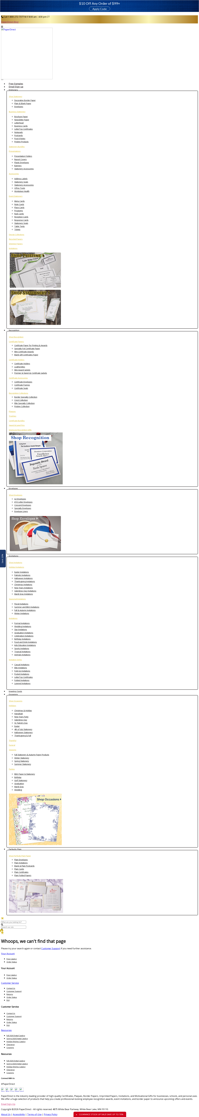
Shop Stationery (15, 96)
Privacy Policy (50, 1114)
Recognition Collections (18, 393)
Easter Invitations (21, 572)
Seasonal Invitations (17, 599)
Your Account (8, 953)
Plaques (12, 411)
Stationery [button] (13, 90)
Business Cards (21, 126)
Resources (6, 1030)
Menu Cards (19, 201)
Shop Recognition (16, 337)
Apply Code (99, 8)
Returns (9, 994)
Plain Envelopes (21, 859)
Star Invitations (20, 629)
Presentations (15, 151)
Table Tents (19, 226)
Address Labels (20, 178)
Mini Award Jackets (22, 370)
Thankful (12, 740)
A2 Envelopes (20, 499)
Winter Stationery (21, 758)
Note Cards (19, 204)
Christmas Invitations (23, 584)
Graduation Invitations (23, 632)
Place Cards (19, 207)
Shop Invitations (15, 562)
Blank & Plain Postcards (24, 866)
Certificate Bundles (17, 420)
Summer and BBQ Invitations (26, 607)
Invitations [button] (13, 556)
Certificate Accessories (18, 378)
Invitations (13, 248)
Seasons (12, 750)
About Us (6, 1114)
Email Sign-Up (8, 1104)
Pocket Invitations (21, 674)
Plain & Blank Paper (22, 103)
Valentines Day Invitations (25, 591)
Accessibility (19, 1114)
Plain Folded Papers (22, 875)
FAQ (8, 1000)
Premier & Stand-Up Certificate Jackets (30, 373)
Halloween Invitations (23, 578)
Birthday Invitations (22, 639)
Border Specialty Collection (25, 397)
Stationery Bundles (17, 146)
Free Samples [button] (16, 83)
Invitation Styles (15, 659)
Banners (18, 165)
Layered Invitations (22, 683)
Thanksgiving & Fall (22, 735)
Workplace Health (21, 191)
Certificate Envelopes (23, 382)
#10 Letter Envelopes (23, 502)
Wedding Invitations (22, 626)
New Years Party (21, 716)
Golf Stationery (20, 780)
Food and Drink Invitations (25, 642)
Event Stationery (15, 196)
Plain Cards (19, 869)
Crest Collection (21, 400)
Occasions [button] (13, 694)
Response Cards (21, 220)
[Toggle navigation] (2, 79)
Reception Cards (21, 217)
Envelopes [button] (13, 488)
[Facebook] (12, 1090)
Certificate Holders (16, 359)
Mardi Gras (19, 786)
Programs (18, 210)
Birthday (17, 777)
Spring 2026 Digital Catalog (17, 1038)
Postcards (18, 135)
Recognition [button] (14, 330)
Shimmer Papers (16, 244)
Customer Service (10, 983)
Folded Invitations (21, 680)
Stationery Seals (21, 182)
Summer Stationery (22, 764)
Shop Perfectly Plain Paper (20, 856)
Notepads (18, 132)
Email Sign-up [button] (16, 86)
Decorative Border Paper (25, 100)
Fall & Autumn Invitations (25, 610)
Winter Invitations (21, 613)
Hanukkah (18, 713)
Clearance (10, 1044)
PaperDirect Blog (10, 21)
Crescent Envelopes (22, 505)
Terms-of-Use (34, 1114)
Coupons (10, 1047)
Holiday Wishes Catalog (15, 1041)
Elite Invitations (20, 667)
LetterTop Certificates (23, 129)
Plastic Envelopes (21, 162)
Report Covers (20, 159)
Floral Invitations (21, 604)
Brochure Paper (21, 116)
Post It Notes (19, 138)
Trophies (12, 416)
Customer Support (50, 948)
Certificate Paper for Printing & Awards (30, 345)
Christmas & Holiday (23, 710)
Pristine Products (21, 141)
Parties (12, 769)
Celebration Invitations (23, 636)
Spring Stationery (21, 761)
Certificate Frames (22, 385)
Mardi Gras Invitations (23, 594)
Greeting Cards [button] (15, 691)
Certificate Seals (21, 388)
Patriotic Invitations (22, 575)
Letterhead (19, 123)
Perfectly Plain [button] (15, 849)
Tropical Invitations (22, 651)
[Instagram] (21, 1090)
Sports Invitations (21, 648)
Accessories (14, 173)
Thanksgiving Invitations (24, 581)
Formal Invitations (22, 623)
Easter (17, 726)
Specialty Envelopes (22, 508)
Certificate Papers (16, 341)
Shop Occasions (15, 701)
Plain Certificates (21, 872)
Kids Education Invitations (25, 645)
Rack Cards (19, 213)
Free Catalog (11, 959)
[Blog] (8, 1090)
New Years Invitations (23, 587)
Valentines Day (20, 720)
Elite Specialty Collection (24, 403)
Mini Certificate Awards (24, 351)
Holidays (12, 705)
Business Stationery (17, 111)
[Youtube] (3, 1090)
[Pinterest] (17, 1090)
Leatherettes (19, 367)
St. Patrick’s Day (21, 723)
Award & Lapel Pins (17, 425)
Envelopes (18, 106)
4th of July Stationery (23, 729)
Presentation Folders (23, 156)
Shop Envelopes (15, 495)
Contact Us (10, 988)
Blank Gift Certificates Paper (26, 354)
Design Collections (16, 234)
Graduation (19, 783)
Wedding (18, 789)
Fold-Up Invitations (22, 671)
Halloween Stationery (23, 732)
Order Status (11, 962)
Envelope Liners (21, 511)
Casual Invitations (21, 664)
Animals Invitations (22, 654)
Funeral (12, 745)
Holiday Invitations (16, 567)
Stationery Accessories (24, 168)
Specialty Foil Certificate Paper (27, 348)
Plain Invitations (21, 862)
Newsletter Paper (21, 119)
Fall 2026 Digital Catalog (15, 1035)
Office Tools (19, 188)
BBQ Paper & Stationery (24, 774)
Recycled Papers (16, 239)
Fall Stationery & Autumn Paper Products (31, 754)
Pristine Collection (22, 406)
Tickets (17, 229)
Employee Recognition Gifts (20, 430)
